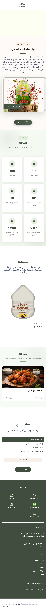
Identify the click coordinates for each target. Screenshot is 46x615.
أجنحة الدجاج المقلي (35, 390)
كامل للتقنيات (5, 605)
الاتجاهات (22, 460)
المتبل (42, 574)
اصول (18, 604)
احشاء (42, 567)
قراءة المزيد (24, 122)
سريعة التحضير (38, 571)
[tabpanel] (23, 308)
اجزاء (42, 564)
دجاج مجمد (36, 326)
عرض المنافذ (23, 469)
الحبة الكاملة (38, 324)
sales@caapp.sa (28, 536)
